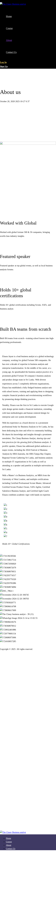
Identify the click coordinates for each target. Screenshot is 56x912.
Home (8, 75)
